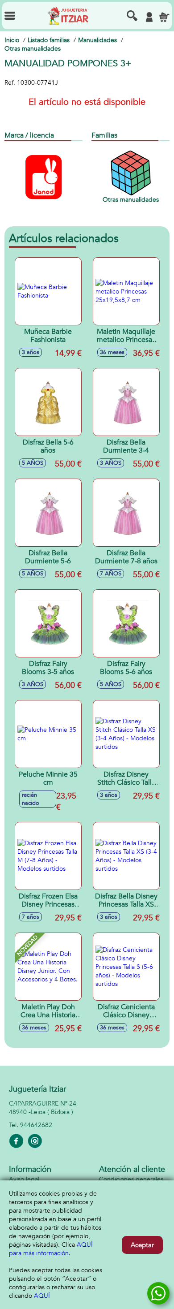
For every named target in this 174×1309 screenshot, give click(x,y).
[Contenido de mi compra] (164, 17)
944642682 (36, 1125)
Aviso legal (24, 1179)
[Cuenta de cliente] (149, 17)
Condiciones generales (131, 1179)
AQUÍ (42, 1296)
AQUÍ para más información (51, 1248)
